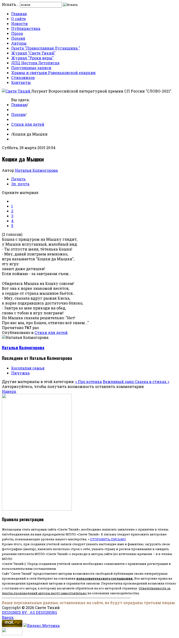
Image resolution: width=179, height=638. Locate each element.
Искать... (10, 4)
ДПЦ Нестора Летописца (35, 62)
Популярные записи (31, 67)
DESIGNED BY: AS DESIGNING (29, 612)
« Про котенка (88, 381)
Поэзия (18, 38)
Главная (19, 13)
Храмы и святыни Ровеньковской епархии (53, 72)
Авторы (19, 43)
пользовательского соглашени (103, 578)
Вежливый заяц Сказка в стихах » (136, 381)
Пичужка (20, 372)
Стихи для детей (27, 124)
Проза (17, 33)
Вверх (8, 617)
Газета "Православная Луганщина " (45, 48)
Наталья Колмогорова (36, 170)
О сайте (18, 18)
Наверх (9, 391)
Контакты (21, 82)
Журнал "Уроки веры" (32, 57)
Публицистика (25, 28)
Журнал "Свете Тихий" (33, 52)
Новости (19, 23)
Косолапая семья (28, 368)
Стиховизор (23, 77)
